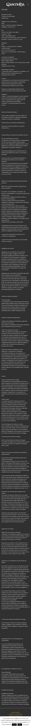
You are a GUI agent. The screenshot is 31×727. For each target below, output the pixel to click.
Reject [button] (19, 724)
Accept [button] (14, 724)
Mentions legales (15, 712)
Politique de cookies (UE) (15, 716)
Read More (26, 724)
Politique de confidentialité (15, 714)
